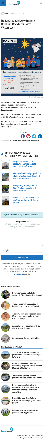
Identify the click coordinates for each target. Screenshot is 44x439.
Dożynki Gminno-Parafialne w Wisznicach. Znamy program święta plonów (26, 400)
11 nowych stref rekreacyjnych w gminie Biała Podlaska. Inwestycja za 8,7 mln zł (27, 354)
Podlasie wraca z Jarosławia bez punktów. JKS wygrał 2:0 (25, 411)
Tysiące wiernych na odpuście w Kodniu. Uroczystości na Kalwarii (25, 305)
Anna (7, 13)
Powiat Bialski (24, 140)
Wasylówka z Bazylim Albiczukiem (26, 338)
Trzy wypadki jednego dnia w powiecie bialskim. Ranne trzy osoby (27, 376)
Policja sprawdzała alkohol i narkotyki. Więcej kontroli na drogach (27, 294)
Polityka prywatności (36, 435)
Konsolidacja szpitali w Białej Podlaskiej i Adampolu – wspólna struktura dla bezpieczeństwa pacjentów (25, 388)
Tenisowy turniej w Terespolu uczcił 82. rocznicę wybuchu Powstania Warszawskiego (26, 316)
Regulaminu (19, 274)
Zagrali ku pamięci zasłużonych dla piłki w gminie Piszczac (26, 327)
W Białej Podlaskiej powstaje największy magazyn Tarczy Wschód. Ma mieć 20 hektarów (27, 365)
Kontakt (24, 435)
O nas (18, 435)
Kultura (14, 140)
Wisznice (35, 140)
